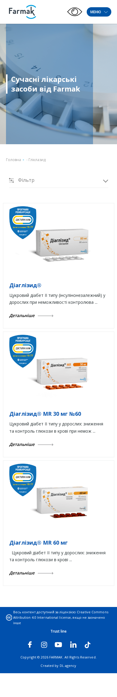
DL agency (68, 665)
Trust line (58, 631)
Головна (13, 159)
